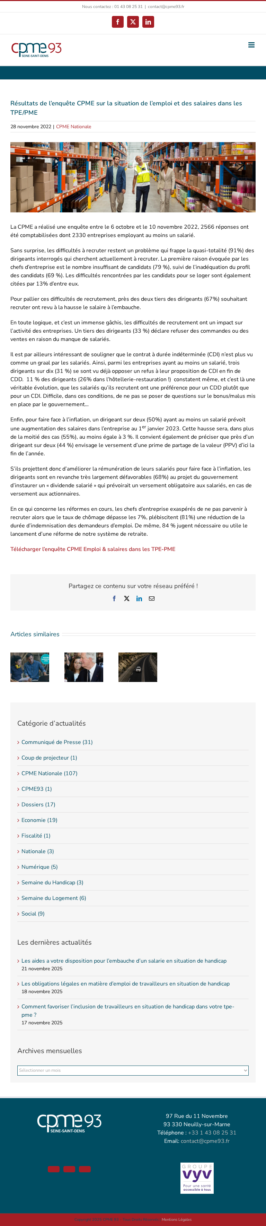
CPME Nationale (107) (49, 773)
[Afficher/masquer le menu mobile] (252, 45)
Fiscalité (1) (36, 836)
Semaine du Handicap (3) (52, 882)
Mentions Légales (177, 1219)
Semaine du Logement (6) (53, 898)
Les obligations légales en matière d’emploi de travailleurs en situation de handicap (125, 984)
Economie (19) (39, 820)
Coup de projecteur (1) (49, 758)
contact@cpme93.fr (166, 6)
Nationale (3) (37, 851)
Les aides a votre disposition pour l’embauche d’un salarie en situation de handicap (124, 961)
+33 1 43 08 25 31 (212, 1133)
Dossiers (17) (38, 804)
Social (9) (33, 914)
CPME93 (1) (36, 789)
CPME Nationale (73, 126)
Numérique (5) (39, 867)
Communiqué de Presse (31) (57, 742)
